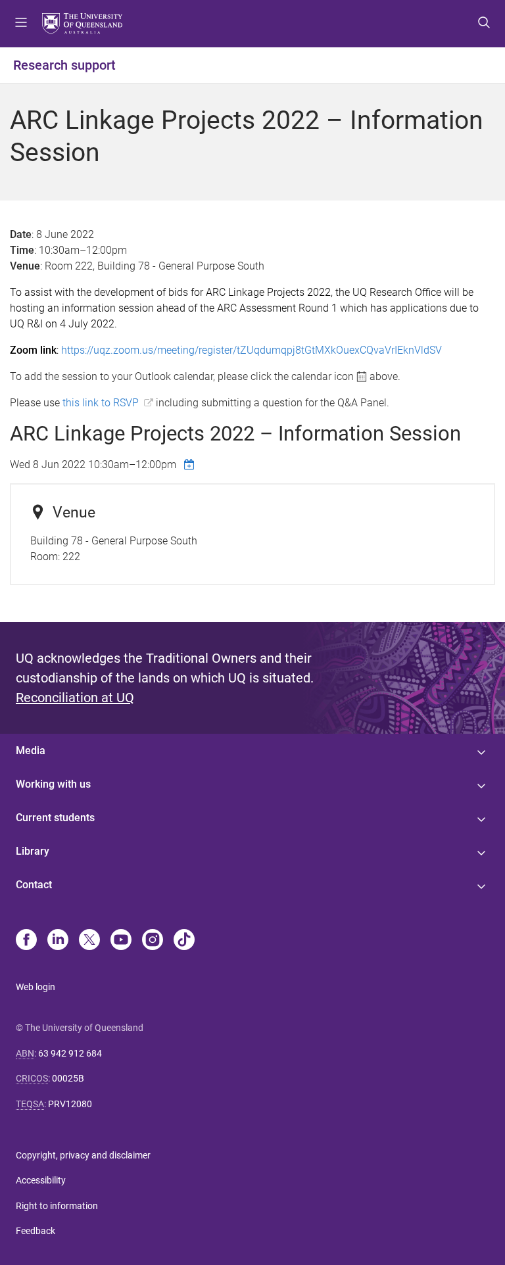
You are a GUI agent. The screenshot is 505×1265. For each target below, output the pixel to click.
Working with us (53, 784)
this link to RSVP (100, 402)
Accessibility (41, 1180)
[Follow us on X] (89, 941)
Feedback (35, 1231)
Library (32, 851)
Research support (64, 65)
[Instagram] (152, 941)
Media (30, 750)
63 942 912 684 (70, 1053)
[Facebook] (26, 941)
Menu (21, 23)
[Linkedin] (57, 941)
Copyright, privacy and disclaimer (83, 1155)
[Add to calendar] (190, 464)
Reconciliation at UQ (75, 697)
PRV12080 (70, 1104)
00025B (68, 1078)
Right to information (57, 1206)
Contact (34, 884)
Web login (35, 987)
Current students (55, 817)
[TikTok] (184, 941)
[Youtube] (121, 941)
